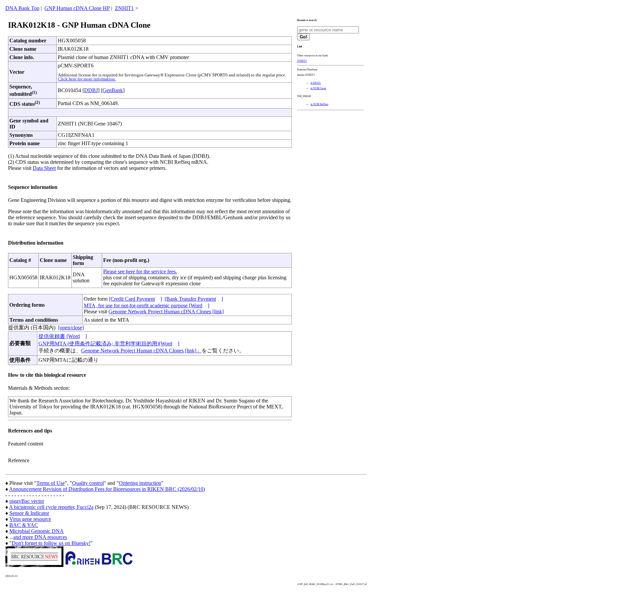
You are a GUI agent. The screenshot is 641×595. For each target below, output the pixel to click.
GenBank (112, 90)
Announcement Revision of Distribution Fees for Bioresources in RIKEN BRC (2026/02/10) (107, 489)
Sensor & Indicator (29, 513)
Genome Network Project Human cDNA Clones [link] (166, 311)
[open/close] (71, 327)
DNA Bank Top (22, 8)
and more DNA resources (40, 537)
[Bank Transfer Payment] (194, 299)
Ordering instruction (140, 483)
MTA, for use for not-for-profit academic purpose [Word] (146, 305)
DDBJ (91, 90)
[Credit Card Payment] (135, 299)
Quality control (88, 483)
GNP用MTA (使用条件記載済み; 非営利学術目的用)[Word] (108, 343)
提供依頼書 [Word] (62, 336)
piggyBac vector (26, 501)
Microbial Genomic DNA (36, 531)
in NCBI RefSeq (319, 104)
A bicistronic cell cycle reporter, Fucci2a (51, 507)
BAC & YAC (23, 525)
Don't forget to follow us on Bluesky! (51, 543)
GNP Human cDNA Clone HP (77, 8)
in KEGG (315, 82)
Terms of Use (50, 483)
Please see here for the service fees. (140, 271)
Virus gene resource (30, 519)
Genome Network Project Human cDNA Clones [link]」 (141, 350)
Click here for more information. (87, 79)
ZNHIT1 (124, 8)
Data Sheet (44, 168)
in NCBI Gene (318, 88)
